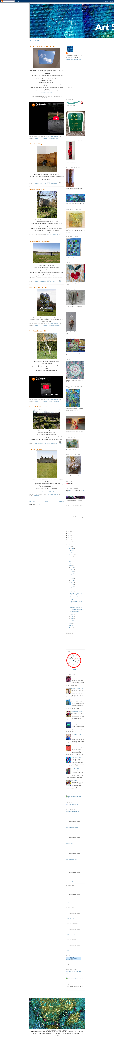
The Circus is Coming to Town (77, 688)
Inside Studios (38, 40)
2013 (69, 539)
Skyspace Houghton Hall (37, 189)
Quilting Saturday (75, 746)
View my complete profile (73, 59)
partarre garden (57, 443)
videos (70, 490)
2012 (69, 542)
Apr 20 (72, 580)
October (71, 552)
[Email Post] (59, 136)
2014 (69, 537)
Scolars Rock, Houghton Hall (38, 287)
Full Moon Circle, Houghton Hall (39, 242)
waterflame (55, 401)
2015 (69, 535)
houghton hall (40, 138)
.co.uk (73, 958)
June (70, 561)
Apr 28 (72, 569)
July (70, 559)
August (71, 557)
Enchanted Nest (74, 677)
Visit (72, 827)
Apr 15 (72, 587)
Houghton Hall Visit (35, 449)
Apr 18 (72, 582)
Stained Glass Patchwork (76, 757)
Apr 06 (72, 618)
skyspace (55, 138)
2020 (69, 533)
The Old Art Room (73, 53)
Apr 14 (72, 589)
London (74, 669)
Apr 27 (72, 571)
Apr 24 (72, 576)
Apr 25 (72, 574)
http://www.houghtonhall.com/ (47, 492)
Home (31, 40)
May (70, 563)
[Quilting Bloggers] (72, 804)
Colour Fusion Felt (75, 769)
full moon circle (41, 281)
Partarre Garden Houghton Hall (38, 407)
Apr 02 (72, 620)
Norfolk (71, 959)
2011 (69, 544)
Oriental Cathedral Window (77, 711)
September (71, 554)
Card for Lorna (74, 700)
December (71, 548)
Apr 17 (72, 584)
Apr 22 (72, 578)
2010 (69, 546)
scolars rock (56, 325)
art (35, 138)
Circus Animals (74, 780)
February (71, 625)
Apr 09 (72, 614)
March (70, 623)
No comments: (54, 136)
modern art (48, 138)
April (70, 565)
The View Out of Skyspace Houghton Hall (42, 46)
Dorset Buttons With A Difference (76, 735)
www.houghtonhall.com (46, 92)
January (71, 627)
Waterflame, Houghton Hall (37, 331)
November (71, 550)
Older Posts (61, 501)
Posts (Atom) (38, 504)
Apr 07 (72, 616)
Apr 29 (72, 567)
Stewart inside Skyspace (36, 144)
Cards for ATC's (74, 723)
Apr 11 (72, 591)
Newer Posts (32, 501)
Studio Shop (47, 40)
